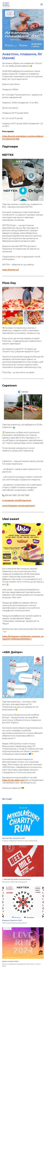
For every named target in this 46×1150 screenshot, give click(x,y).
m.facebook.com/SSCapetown (16, 500)
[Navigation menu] (41, 4)
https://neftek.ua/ (10, 270)
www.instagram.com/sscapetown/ (18, 506)
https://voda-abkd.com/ (13, 780)
